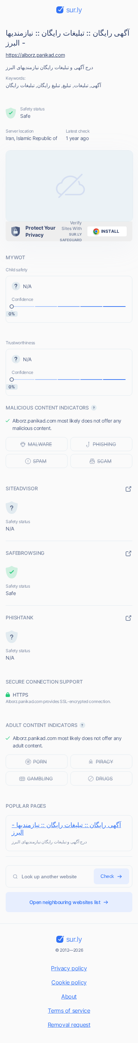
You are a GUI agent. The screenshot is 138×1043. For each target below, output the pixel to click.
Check (107, 876)
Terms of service (69, 1010)
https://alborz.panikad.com (35, 55)
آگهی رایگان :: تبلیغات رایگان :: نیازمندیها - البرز (66, 828)
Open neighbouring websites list (64, 902)
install (110, 231)
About (69, 996)
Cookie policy (69, 982)
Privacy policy (69, 968)
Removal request (69, 1024)
